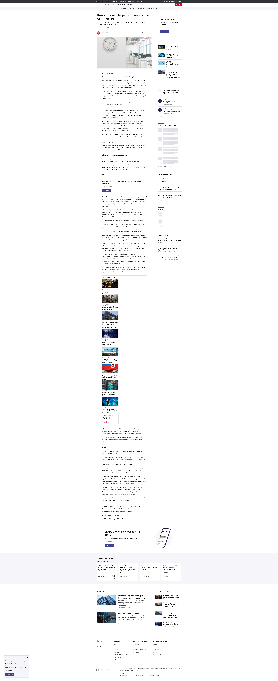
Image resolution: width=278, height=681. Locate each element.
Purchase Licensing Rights (121, 654)
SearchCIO (138, 1)
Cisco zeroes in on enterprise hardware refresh (173, 47)
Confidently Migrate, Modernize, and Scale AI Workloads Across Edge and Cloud (170, 240)
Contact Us (117, 649)
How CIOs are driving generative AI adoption (170, 102)
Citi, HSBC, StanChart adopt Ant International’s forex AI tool (168, 188)
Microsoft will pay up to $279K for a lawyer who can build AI (169, 196)
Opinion (112, 4)
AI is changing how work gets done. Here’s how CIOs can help (131, 596)
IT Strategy (124, 8)
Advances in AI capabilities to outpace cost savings (173, 55)
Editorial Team (117, 647)
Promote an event (167, 227)
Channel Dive (114, 1)
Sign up (180, 4)
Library (117, 4)
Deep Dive (106, 4)
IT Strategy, (112, 519)
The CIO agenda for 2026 (128, 613)
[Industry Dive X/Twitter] (103, 646)
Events (121, 4)
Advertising (136, 644)
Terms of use (131, 675)
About (115, 644)
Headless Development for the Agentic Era (168, 249)
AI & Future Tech (120, 519)
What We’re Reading (119, 659)
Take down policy (139, 675)
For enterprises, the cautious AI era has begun (172, 64)
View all (160, 117)
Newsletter (117, 652)
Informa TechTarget (145, 668)
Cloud (129, 8)
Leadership (154, 8)
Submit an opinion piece (139, 649)
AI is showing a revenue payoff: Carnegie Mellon (171, 596)
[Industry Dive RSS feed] (106, 646)
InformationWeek (131, 1)
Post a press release (168, 166)
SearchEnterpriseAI (145, 1)
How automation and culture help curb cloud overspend (172, 111)
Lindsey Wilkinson (105, 32)
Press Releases (128, 4)
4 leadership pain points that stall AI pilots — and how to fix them (171, 604)
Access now (10, 674)
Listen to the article (111, 73)
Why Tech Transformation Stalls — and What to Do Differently (171, 92)
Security (134, 8)
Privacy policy (123, 675)
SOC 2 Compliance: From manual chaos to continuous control (168, 257)
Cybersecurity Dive (122, 1)
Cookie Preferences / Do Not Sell (153, 675)
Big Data (140, 8)
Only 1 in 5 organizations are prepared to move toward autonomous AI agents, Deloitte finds (173, 74)
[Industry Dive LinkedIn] (97, 646)
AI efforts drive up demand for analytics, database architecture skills (172, 624)
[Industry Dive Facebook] (100, 646)
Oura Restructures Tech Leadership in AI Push (169, 181)
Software (148, 8)
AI (143, 8)
